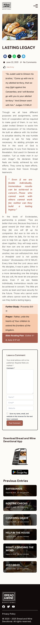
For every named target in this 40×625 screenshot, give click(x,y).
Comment (11, 368)
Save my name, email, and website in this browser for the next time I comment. (20, 416)
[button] (5, 56)
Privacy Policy (8, 614)
